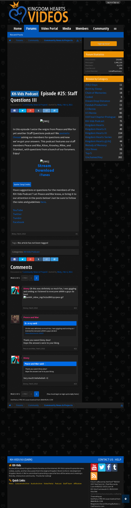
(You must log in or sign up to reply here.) (63, 394)
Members (82, 28)
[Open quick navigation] (78, 40)
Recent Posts (16, 34)
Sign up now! (104, 43)
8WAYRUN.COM (47, 400)
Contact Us (105, 459)
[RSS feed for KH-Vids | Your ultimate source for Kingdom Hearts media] (94, 476)
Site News (91, 149)
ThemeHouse (96, 496)
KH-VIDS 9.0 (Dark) (21, 459)
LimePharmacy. (115, 71)
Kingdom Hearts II (95, 129)
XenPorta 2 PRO (17, 400)
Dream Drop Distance (97, 101)
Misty (59, 104)
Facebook (18, 222)
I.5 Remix (90, 109)
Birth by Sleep (93, 88)
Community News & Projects (35, 104)
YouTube (18, 210)
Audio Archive (36, 483)
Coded (88, 97)
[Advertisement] (45, 67)
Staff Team (67, 483)
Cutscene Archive (22, 483)
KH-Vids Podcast (31, 251)
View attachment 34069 (34, 333)
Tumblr (17, 218)
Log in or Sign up (113, 2)
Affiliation (78, 483)
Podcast (58, 483)
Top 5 (88, 153)
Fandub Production (96, 105)
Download (44, 170)
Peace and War (29, 348)
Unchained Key (93, 157)
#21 (75, 308)
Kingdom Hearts (94, 125)
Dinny (25, 308)
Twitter (17, 214)
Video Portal (49, 28)
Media (67, 28)
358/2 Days (91, 84)
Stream (44, 165)
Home (18, 28)
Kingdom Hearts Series (98, 137)
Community (101, 28)
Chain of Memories (95, 92)
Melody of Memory (96, 145)
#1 (77, 234)
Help (118, 459)
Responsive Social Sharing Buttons (104, 504)
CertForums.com (97, 506)
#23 (75, 384)
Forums (31, 28)
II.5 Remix (90, 113)
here (43, 202)
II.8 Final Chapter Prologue (100, 117)
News (11, 483)
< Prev (24, 278)
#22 (75, 349)
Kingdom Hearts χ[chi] (98, 141)
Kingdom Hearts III (96, 133)
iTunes (45, 174)
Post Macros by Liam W (104, 485)
